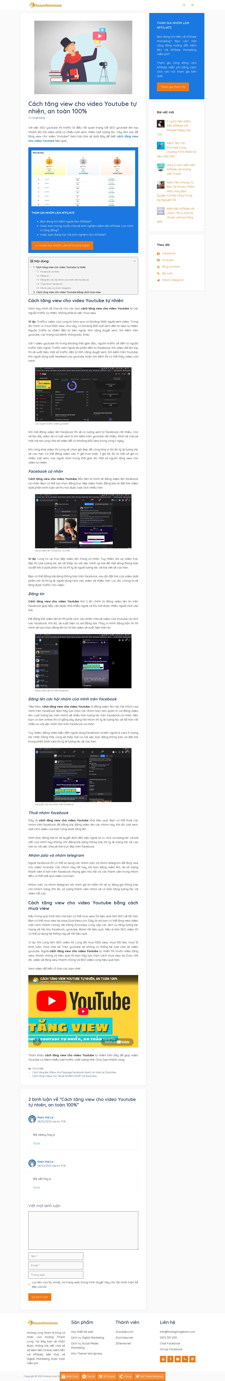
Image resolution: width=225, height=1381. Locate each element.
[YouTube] (163, 1359)
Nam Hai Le (45, 1117)
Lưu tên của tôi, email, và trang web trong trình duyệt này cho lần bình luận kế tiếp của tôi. (85, 1284)
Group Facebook (171, 1349)
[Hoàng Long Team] (45, 5)
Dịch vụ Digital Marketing (87, 1337)
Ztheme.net (123, 1343)
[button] (192, 5)
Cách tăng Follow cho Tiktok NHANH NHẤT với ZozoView (64, 1076)
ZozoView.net (124, 1337)
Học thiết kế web (82, 1332)
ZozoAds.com (124, 1332)
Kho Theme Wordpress (86, 1353)
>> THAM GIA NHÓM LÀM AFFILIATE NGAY (62, 245)
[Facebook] (170, 1359)
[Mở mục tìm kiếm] (184, 5)
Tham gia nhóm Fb (173, 87)
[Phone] (185, 1359)
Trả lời (36, 1143)
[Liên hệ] (178, 1359)
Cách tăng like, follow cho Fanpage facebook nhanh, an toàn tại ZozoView (74, 1072)
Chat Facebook (170, 1343)
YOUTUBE (38, 1068)
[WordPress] (192, 1359)
